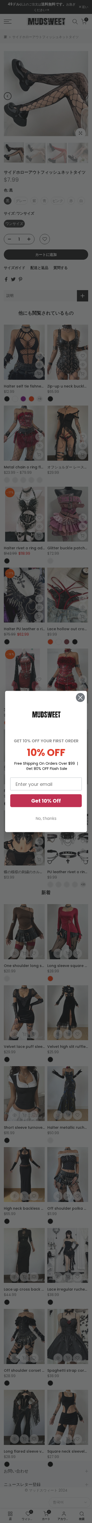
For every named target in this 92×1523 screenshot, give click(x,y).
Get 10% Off (46, 800)
